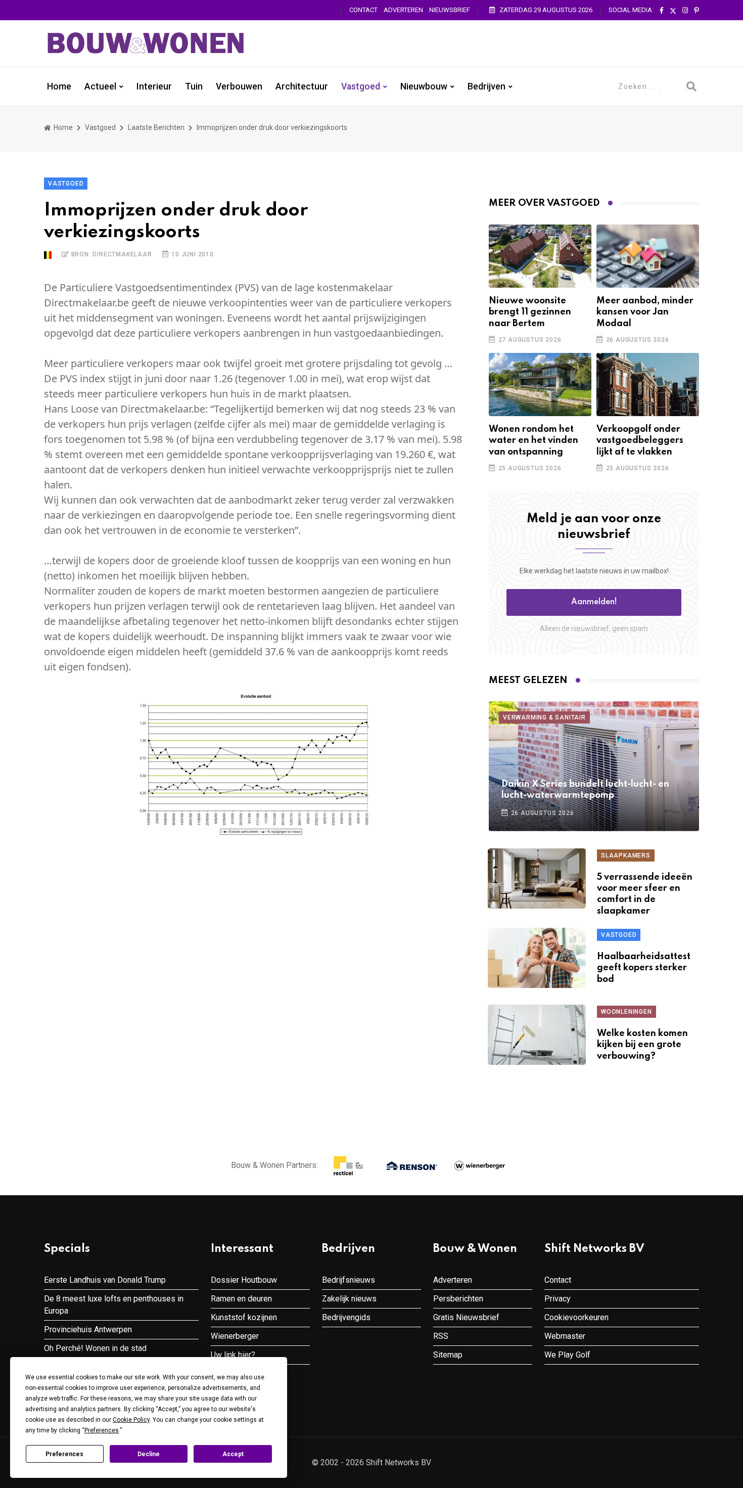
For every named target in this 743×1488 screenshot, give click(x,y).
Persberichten (458, 1298)
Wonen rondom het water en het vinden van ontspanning (533, 441)
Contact (363, 10)
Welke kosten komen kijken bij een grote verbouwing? (642, 1045)
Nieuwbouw (423, 86)
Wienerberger (235, 1336)
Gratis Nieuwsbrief (466, 1317)
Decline (148, 1454)
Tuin (194, 86)
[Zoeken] (691, 86)
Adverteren (403, 10)
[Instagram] (685, 11)
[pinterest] (696, 11)
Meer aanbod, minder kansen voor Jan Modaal (644, 312)
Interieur (154, 86)
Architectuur (301, 86)
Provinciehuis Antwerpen (88, 1329)
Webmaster (564, 1336)
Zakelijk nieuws (349, 1298)
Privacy (557, 1298)
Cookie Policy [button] (131, 1419)
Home (59, 86)
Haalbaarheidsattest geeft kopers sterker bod (643, 968)
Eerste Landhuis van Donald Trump (105, 1280)
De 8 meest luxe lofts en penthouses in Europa (113, 1305)
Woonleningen (626, 1011)
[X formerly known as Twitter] (673, 11)
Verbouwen (239, 86)
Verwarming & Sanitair (544, 717)
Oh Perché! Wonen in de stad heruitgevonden (95, 1354)
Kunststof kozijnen (244, 1317)
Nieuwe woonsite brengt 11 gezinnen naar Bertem (530, 312)
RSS (440, 1336)
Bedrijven (486, 86)
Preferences (64, 1454)
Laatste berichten (156, 127)
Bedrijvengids (346, 1317)
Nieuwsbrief (449, 10)
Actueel (100, 86)
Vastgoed (360, 86)
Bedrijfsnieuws (348, 1280)
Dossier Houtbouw (244, 1280)
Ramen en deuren (241, 1298)
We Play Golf (567, 1355)
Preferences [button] (101, 1430)
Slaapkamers (626, 855)
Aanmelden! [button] (594, 602)
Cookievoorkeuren (576, 1317)
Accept (233, 1454)
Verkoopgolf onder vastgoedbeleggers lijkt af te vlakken (639, 441)
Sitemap (447, 1355)
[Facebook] (662, 11)
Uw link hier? (233, 1355)
